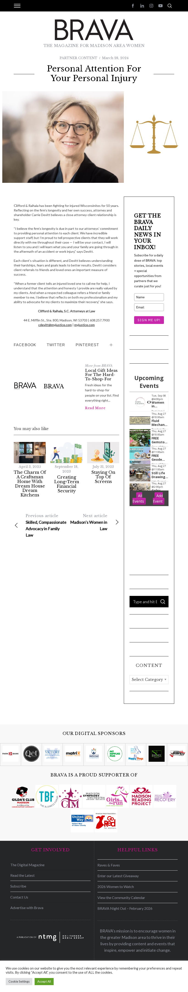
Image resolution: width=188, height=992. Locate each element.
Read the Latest (22, 875)
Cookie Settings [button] (19, 981)
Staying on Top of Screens (103, 477)
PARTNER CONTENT (78, 58)
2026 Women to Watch (115, 886)
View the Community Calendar (121, 897)
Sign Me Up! (149, 320)
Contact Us (19, 897)
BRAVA (54, 386)
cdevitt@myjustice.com (55, 325)
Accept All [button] (44, 981)
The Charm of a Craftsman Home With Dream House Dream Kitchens (30, 484)
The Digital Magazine (27, 865)
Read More (95, 408)
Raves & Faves (108, 865)
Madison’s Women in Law (88, 522)
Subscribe (18, 886)
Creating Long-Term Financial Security (66, 484)
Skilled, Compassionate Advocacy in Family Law (46, 525)
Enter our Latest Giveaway (118, 876)
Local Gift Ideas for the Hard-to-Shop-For (101, 374)
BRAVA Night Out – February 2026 (124, 908)
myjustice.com (84, 325)
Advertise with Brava (26, 907)
